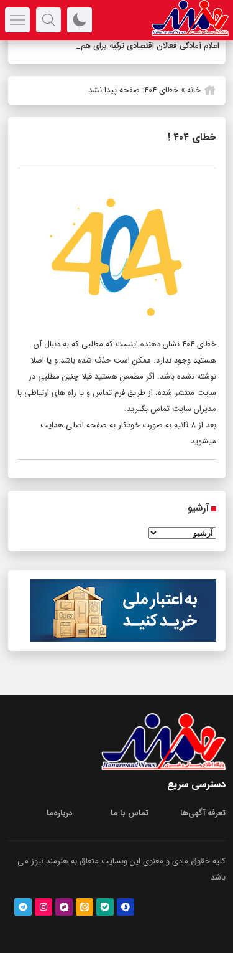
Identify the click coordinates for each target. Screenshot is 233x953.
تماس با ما (129, 813)
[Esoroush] (125, 907)
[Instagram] (43, 907)
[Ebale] (105, 907)
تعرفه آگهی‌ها (203, 813)
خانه (194, 90)
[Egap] (64, 907)
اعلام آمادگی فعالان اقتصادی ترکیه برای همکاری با (138, 45)
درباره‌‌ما (59, 813)
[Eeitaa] (84, 907)
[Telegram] (23, 907)
